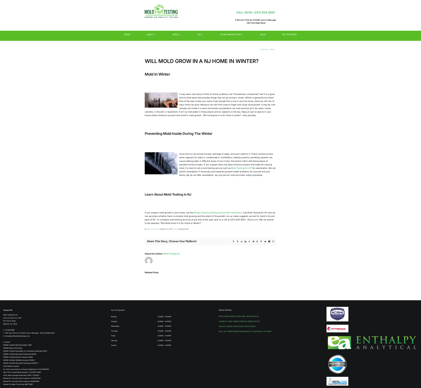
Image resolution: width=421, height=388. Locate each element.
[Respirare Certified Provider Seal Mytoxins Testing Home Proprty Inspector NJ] (337, 354)
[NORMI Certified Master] (337, 308)
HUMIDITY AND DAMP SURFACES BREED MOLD (239, 321)
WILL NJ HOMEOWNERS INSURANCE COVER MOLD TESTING (245, 331)
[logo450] (161, 5)
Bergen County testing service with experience (218, 212)
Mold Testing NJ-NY (241, 168)
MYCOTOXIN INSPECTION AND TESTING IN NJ (239, 316)
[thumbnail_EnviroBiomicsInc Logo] (337, 325)
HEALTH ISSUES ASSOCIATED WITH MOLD (237, 326)
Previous (264, 49)
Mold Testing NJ (153, 229)
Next (273, 49)
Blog (175, 229)
